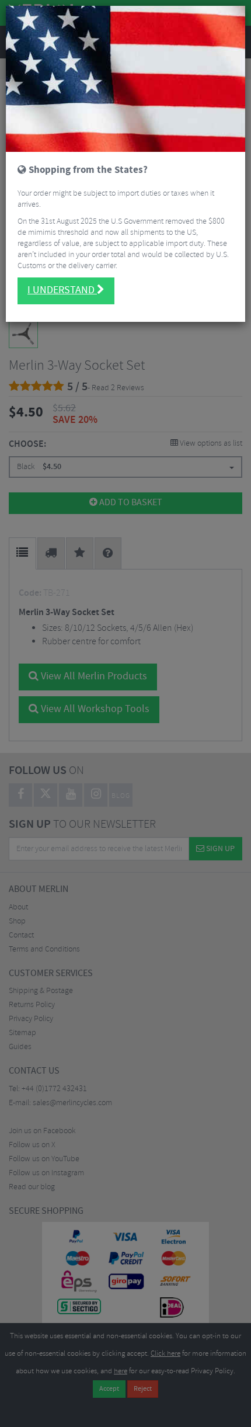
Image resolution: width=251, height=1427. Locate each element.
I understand (62, 290)
